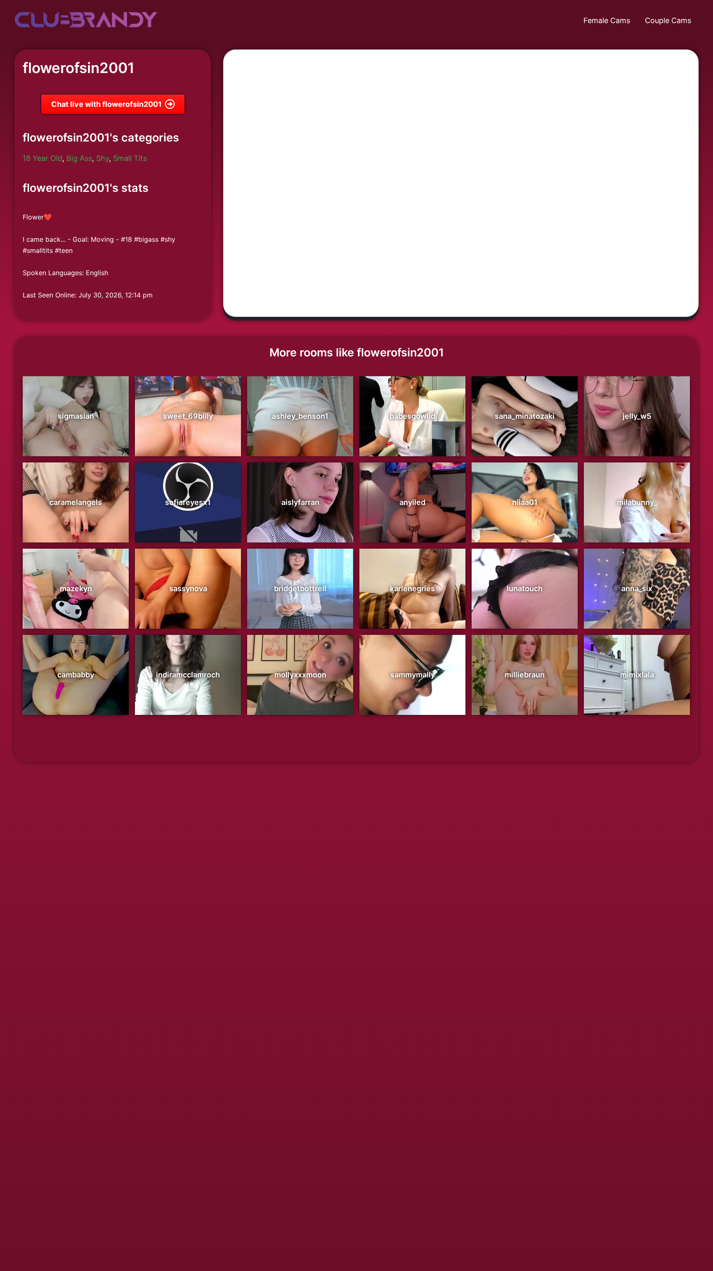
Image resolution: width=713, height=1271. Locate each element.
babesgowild (412, 416)
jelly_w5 (637, 416)
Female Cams (606, 20)
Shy (102, 158)
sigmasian (76, 416)
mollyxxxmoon (300, 674)
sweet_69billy (188, 416)
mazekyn (76, 588)
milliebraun (525, 674)
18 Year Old (42, 158)
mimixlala (637, 674)
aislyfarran (300, 502)
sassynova (188, 588)
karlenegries (412, 588)
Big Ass (79, 158)
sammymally (412, 674)
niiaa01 (525, 502)
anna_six (636, 588)
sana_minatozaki (525, 416)
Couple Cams (668, 20)
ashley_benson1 (300, 416)
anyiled (412, 502)
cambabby (75, 674)
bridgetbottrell (300, 588)
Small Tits (130, 158)
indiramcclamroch (188, 674)
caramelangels (76, 502)
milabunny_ (637, 502)
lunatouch (525, 588)
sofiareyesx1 (188, 502)
